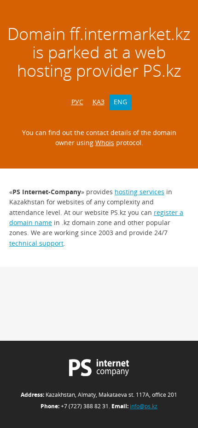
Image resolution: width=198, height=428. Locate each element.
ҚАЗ (99, 101)
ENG (120, 101)
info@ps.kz (143, 406)
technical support (36, 243)
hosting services (139, 191)
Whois (104, 142)
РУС (77, 101)
